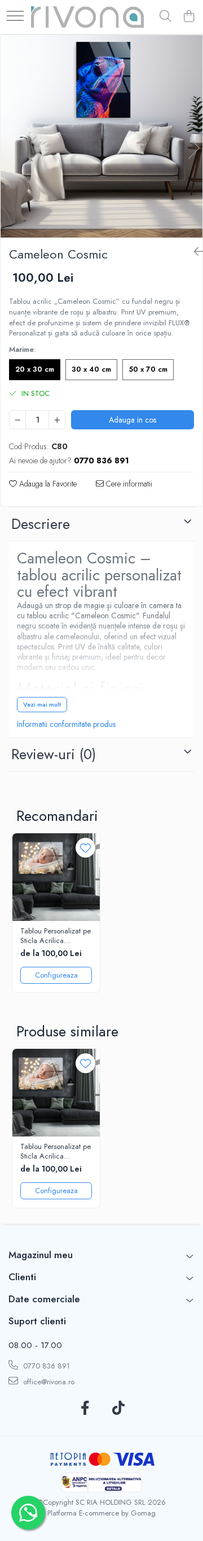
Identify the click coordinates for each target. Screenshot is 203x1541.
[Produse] (15, 16)
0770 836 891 (45, 1366)
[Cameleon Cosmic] (101, 136)
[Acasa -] (87, 16)
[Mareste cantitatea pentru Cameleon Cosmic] (56, 419)
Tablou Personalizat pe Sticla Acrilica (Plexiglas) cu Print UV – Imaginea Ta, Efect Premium (55, 936)
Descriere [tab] (40, 524)
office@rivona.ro (47, 1381)
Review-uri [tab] (53, 754)
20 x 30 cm (34, 369)
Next (193, 148)
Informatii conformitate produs (66, 724)
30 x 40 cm (91, 369)
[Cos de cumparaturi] (189, 17)
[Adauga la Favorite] (85, 848)
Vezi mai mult (42, 704)
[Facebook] (85, 1408)
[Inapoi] (194, 252)
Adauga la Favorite (47, 483)
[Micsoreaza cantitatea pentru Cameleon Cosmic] (17, 419)
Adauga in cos (132, 419)
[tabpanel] (101, 136)
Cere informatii (128, 483)
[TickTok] (118, 1408)
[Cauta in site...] (165, 17)
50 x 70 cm (148, 369)
